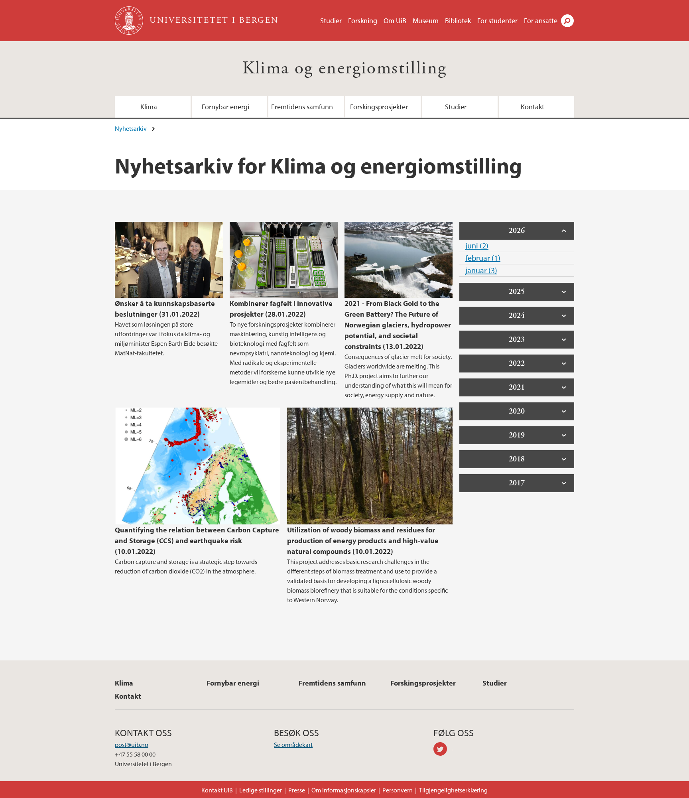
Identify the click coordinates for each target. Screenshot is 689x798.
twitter (443, 750)
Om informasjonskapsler (343, 790)
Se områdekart (293, 745)
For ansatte (540, 20)
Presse (296, 790)
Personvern (397, 790)
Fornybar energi (225, 106)
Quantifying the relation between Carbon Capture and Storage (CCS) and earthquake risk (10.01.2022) (197, 540)
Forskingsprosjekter (379, 106)
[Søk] (567, 21)
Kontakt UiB (217, 790)
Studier (331, 20)
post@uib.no (131, 745)
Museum (426, 20)
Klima (148, 106)
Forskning (362, 20)
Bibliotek (458, 20)
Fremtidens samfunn (302, 106)
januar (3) (481, 270)
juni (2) (476, 245)
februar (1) (482, 258)
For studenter (497, 20)
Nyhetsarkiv (131, 128)
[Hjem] (130, 20)
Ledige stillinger (260, 790)
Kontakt (532, 106)
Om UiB (395, 20)
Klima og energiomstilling (344, 68)
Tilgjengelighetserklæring (453, 790)
